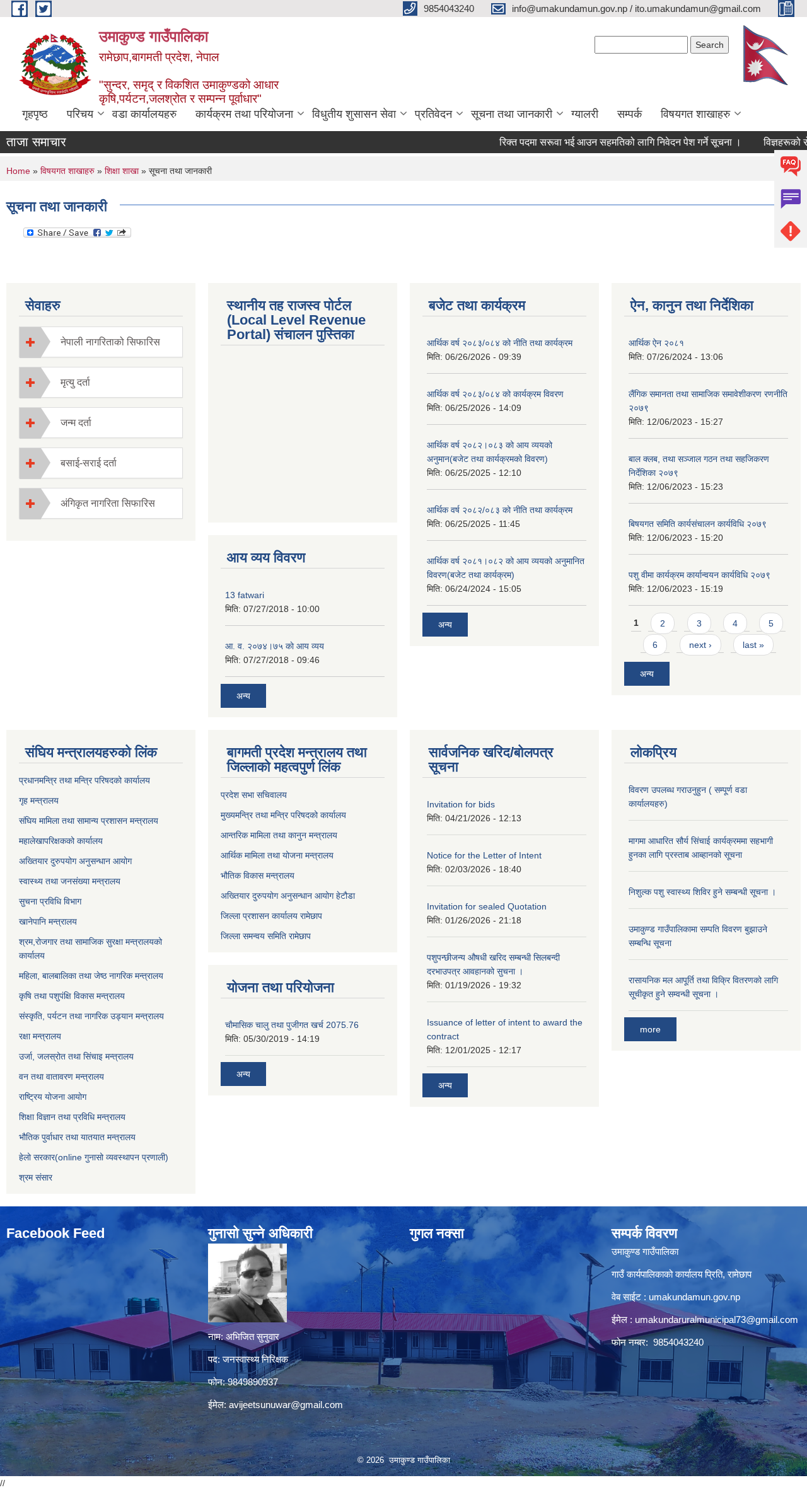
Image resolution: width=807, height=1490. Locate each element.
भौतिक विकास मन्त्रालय (257, 875)
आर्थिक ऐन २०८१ (656, 343)
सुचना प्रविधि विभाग (50, 901)
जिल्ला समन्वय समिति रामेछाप (266, 936)
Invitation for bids (461, 804)
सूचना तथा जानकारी (511, 114)
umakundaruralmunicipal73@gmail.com (716, 1319)
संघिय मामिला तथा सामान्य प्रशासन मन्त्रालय (88, 821)
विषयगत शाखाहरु (695, 114)
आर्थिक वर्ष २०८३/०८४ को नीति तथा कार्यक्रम (499, 343)
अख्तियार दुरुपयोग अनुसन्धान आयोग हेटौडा (288, 896)
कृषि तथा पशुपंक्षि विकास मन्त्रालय (72, 996)
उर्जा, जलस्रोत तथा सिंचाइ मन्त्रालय (76, 1056)
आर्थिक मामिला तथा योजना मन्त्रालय (277, 855)
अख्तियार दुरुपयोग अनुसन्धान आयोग (75, 861)
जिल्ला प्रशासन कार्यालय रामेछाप (271, 916)
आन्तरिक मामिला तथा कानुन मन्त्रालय (279, 835)
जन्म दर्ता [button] (76, 422)
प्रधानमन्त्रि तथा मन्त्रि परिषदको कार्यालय (84, 780)
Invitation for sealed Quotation (487, 906)
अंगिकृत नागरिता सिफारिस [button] (108, 503)
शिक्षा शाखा (123, 171)
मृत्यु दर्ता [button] (75, 382)
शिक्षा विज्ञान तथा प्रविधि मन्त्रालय (72, 1117)
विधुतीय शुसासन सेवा (354, 114)
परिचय (80, 114)
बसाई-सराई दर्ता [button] (89, 463)
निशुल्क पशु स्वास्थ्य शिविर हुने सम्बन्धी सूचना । (702, 892)
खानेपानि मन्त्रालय (48, 921)
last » (753, 645)
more (650, 1029)
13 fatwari (244, 595)
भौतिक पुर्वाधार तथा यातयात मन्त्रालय (77, 1137)
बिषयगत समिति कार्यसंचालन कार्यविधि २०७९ (698, 524)
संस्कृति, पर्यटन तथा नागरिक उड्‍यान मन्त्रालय (91, 1016)
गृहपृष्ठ (35, 114)
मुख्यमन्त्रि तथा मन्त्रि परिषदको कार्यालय (283, 815)
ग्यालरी (584, 114)
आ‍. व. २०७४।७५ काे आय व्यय (274, 646)
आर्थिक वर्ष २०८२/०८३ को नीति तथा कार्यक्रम (499, 510)
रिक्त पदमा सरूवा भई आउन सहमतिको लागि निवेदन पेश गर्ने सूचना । (598, 142)
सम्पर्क (629, 114)
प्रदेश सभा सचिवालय (254, 795)
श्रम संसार (35, 1177)
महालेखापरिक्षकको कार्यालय (61, 841)
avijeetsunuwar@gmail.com (286, 1404)
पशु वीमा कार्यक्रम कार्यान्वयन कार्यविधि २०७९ (699, 575)
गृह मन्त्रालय (39, 800)
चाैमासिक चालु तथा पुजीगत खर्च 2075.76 (292, 1025)
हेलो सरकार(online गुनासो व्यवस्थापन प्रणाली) (93, 1157)
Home (18, 171)
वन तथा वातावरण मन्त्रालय (61, 1076)
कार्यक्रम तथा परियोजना (244, 114)
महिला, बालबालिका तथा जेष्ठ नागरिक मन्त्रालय (91, 976)
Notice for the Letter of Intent (484, 855)
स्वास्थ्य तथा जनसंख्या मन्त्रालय (69, 881)
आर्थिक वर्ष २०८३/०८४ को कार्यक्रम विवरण (495, 394)
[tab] (101, 342)
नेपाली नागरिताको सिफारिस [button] (110, 342)
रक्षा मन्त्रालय (40, 1036)
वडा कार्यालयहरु (144, 114)
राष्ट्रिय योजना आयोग (52, 1097)
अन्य (243, 696)
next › (700, 645)
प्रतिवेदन (433, 114)
